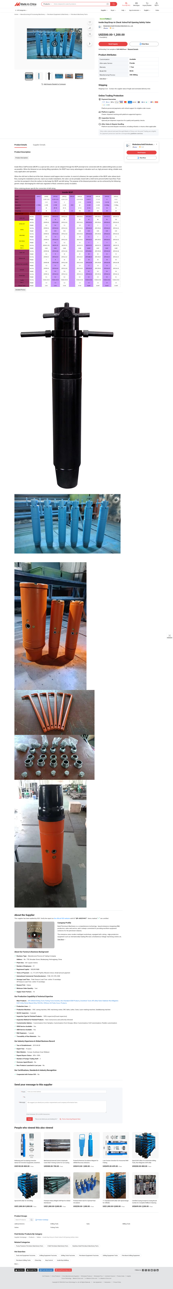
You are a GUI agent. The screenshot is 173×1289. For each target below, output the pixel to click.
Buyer (112, 10)
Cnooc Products (61, 1003)
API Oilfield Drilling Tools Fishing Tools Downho (44, 1001)
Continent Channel (110, 1276)
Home (16, 14)
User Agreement (97, 1282)
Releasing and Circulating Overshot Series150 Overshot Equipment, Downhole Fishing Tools (27, 1163)
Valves (16, 1227)
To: (24, 1097)
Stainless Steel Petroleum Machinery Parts (85, 1246)
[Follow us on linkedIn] (157, 1270)
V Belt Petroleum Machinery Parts (57, 1246)
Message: (22, 1102)
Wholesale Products (86, 1276)
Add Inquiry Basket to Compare (55, 84)
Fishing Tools (54, 1227)
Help (122, 10)
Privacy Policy (117, 1282)
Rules (157, 10)
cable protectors (19, 1224)
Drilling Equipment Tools (110, 1255)
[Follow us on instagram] (149, 1270)
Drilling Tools (54, 1224)
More (16, 1264)
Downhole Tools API (87, 1001)
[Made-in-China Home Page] (25, 4)
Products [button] (46, 4)
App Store (19, 1270)
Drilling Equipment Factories (48, 1255)
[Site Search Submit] (113, 4)
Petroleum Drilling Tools (23, 1260)
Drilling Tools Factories (68, 1255)
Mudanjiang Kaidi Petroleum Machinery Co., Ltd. (118, 26)
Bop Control (49, 1260)
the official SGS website (62, 918)
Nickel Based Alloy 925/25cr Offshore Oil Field (39, 1003)
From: (23, 1092)
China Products (56, 1276)
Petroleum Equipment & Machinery (57, 14)
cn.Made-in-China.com (105, 1278)
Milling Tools (126, 1224)
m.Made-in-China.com (91, 1278)
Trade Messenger (46, 1270)
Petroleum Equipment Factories (89, 1255)
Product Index (120, 1276)
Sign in (156, 5)
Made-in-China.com (78, 1278)
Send (29, 1119)
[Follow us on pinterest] (155, 1270)
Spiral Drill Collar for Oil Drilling (23, 1201)
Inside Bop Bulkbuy (63, 1260)
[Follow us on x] (146, 1270)
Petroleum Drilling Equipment (131, 1255)
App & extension (134, 10)
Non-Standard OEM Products (70, 1001)
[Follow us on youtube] (152, 1270)
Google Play (31, 1270)
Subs (88, 1224)
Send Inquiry (113, 44)
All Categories (21, 10)
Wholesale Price (98, 1276)
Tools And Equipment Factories (25, 1255)
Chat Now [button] (145, 44)
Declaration (107, 1282)
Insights (129, 1276)
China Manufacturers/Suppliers (70, 1276)
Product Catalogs (42, 1220)
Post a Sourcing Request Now (70, 1119)
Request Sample (133, 49)
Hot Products (45, 1276)
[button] (108, 4)
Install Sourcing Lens (64, 1270)
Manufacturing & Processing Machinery (32, 14)
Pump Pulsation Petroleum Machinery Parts (29, 1246)
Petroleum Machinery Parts (79, 14)
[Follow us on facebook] (143, 1270)
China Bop (38, 1260)
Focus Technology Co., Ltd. (72, 1282)
